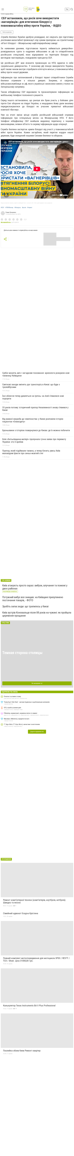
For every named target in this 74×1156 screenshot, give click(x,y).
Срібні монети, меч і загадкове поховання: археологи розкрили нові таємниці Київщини (35, 374)
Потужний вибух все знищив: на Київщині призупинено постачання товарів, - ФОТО (32, 599)
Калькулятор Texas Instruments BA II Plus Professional (29, 1005)
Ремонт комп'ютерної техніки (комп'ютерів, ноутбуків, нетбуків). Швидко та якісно (34, 901)
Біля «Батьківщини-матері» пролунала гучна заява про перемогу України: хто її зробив (34, 440)
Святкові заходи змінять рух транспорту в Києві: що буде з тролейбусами (31, 386)
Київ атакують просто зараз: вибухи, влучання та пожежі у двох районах (34, 587)
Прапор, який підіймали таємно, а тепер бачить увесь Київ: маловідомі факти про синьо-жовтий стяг (31, 452)
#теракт (29, 207)
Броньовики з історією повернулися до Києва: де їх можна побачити (36, 430)
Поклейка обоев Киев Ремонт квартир (21, 1050)
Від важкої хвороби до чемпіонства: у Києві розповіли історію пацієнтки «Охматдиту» (32, 420)
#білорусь (17, 207)
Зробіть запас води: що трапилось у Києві (25, 606)
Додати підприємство (37, 731)
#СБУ (2, 207)
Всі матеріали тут (37, 683)
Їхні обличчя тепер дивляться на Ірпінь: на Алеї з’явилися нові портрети (33, 397)
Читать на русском (7, 32)
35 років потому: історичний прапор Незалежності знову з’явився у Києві (35, 409)
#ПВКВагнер (9, 207)
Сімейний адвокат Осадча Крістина (20, 913)
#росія (24, 207)
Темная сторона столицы (22, 652)
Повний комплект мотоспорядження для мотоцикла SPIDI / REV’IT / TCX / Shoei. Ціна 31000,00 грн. (36, 959)
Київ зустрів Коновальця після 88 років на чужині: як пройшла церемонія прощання (36, 614)
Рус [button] (67, 9)
